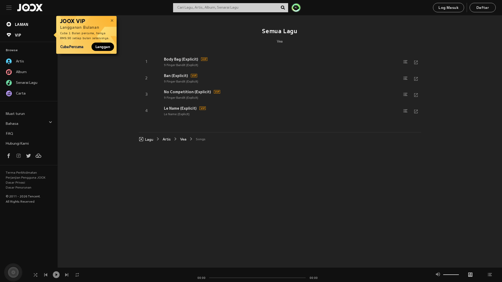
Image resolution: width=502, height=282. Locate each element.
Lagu (149, 140)
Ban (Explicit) (176, 76)
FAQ (9, 134)
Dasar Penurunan (18, 188)
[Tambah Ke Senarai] (405, 62)
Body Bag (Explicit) (181, 59)
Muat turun (15, 114)
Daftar (482, 8)
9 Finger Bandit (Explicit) (181, 65)
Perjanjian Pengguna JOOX (25, 178)
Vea (280, 42)
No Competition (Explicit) (187, 92)
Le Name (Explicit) (180, 108)
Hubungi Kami (17, 144)
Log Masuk (448, 8)
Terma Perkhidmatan (21, 173)
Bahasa (12, 124)
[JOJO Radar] (296, 7)
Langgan (102, 47)
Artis (167, 140)
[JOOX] (30, 7)
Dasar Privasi (15, 183)
